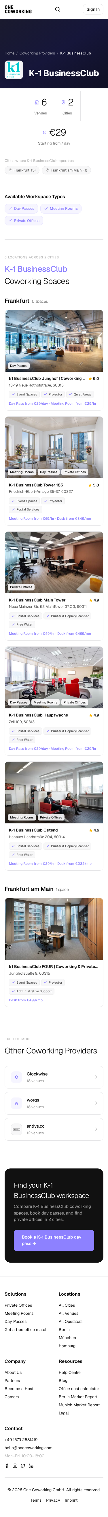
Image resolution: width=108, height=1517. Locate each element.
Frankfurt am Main (29, 889)
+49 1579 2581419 (21, 1439)
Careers (12, 1396)
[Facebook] (7, 1465)
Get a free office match (26, 1329)
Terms (36, 1500)
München (67, 1337)
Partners (12, 1380)
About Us (13, 1372)
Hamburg (67, 1345)
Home (9, 53)
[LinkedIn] (31, 1465)
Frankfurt (17, 301)
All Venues (68, 1313)
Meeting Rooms (19, 1313)
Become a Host (19, 1388)
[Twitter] (23, 1465)
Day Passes (15, 1321)
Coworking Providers (37, 53)
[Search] (57, 9)
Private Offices (18, 1305)
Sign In (93, 9)
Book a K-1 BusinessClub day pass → (51, 1240)
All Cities (67, 1305)
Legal (64, 1413)
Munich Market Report (79, 1404)
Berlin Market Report (78, 1396)
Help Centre (70, 1372)
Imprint (71, 1500)
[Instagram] (15, 1465)
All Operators (70, 1321)
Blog (63, 1380)
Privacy (53, 1500)
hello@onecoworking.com (28, 1447)
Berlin (64, 1329)
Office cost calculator (79, 1388)
